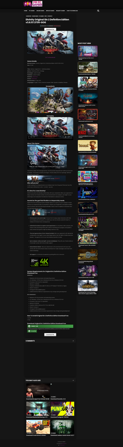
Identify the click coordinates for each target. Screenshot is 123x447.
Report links (57, 25)
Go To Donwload (50, 57)
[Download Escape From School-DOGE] (38, 391)
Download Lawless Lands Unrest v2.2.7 (62, 435)
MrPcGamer (62, 445)
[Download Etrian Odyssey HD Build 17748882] (88, 82)
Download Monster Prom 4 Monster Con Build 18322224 (86, 184)
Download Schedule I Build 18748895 (86, 229)
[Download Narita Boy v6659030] (88, 192)
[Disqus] (50, 360)
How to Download (72, 10)
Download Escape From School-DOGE (37, 399)
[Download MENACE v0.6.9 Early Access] (88, 129)
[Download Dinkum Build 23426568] (88, 145)
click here (35, 76)
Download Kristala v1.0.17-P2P (86, 277)
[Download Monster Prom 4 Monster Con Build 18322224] (88, 176)
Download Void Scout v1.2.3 (86, 121)
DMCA (64, 441)
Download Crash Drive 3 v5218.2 (36, 435)
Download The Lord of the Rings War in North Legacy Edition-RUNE (87, 293)
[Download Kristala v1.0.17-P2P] (88, 270)
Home (25, 10)
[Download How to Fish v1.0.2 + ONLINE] (88, 51)
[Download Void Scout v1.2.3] (88, 114)
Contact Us (60, 441)
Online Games (40, 10)
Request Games (60, 10)
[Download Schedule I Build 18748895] (88, 222)
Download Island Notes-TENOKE (87, 74)
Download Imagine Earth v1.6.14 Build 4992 (87, 167)
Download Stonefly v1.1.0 (58, 399)
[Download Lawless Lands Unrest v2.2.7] (62, 427)
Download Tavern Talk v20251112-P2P (87, 246)
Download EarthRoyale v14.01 (86, 214)
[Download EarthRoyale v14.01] (88, 207)
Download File (50, 29)
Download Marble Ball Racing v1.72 (36, 417)
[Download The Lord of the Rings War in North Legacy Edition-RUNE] (88, 285)
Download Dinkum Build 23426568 (87, 152)
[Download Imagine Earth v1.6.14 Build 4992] (88, 160)
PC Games (32, 10)
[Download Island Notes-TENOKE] (88, 67)
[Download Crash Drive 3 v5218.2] (38, 427)
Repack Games (50, 10)
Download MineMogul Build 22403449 (86, 262)
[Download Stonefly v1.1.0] (62, 391)
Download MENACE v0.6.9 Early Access (86, 136)
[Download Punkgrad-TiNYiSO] (62, 409)
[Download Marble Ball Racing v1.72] (38, 409)
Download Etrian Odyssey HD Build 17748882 (88, 89)
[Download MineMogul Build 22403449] (88, 254)
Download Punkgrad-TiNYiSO (60, 417)
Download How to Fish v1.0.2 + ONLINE (86, 58)
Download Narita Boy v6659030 (87, 199)
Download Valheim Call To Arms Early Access (87, 105)
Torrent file (33, 331)
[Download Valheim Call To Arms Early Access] (88, 98)
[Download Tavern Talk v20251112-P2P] (88, 238)
